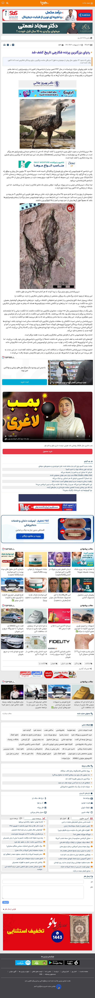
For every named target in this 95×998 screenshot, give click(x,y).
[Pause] (50, 383)
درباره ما (56, 971)
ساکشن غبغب (48, 730)
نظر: (91, 887)
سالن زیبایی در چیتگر (52, 749)
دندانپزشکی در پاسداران (34, 749)
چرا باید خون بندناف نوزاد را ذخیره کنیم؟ (79, 469)
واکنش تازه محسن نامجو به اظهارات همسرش (27, 862)
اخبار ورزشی (65, 971)
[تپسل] (3, 357)
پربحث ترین (14, 818)
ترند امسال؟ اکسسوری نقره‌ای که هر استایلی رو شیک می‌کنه (72, 478)
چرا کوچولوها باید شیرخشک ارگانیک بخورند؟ (77, 490)
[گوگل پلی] (55, 963)
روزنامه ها (86, 798)
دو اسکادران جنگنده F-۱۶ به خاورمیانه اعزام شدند (27, 834)
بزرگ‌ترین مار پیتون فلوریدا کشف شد (77, 779)
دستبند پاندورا (64, 735)
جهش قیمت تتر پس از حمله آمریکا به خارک (75, 867)
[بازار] (39, 963)
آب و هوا (40, 803)
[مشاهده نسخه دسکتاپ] (3, 3)
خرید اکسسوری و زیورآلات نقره (81, 735)
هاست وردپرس (8, 749)
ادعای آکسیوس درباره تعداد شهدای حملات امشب (74, 858)
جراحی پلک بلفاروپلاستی (83, 744)
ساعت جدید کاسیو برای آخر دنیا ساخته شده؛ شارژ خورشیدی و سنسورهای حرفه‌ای (65, 466)
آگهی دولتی (12, 971)
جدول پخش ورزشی (37, 812)
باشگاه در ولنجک (13, 739)
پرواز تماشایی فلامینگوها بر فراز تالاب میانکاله (75, 771)
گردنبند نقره (27, 730)
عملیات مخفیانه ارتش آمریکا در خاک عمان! (29, 850)
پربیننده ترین (36, 818)
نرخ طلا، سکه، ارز (38, 798)
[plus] (13, 45)
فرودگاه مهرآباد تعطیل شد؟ (81, 834)
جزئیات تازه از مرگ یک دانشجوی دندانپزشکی (75, 787)
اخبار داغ (63, 818)
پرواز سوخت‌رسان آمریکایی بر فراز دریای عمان (75, 846)
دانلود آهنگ (14, 735)
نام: (92, 882)
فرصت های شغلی (37, 971)
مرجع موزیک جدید (50, 735)
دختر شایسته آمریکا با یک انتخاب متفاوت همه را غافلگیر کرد (22, 854)
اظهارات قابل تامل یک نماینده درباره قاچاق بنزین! (74, 830)
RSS (40, 974)
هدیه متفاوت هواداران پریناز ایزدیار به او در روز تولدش (72, 862)
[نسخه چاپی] (4, 45)
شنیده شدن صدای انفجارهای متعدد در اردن (76, 822)
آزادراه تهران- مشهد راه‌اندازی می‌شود (31, 822)
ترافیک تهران (85, 807)
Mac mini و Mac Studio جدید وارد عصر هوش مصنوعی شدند (71, 475)
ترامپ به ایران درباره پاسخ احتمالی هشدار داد (75, 851)
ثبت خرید (25, 382)
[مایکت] (23, 963)
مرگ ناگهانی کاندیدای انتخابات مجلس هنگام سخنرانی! (24, 846)
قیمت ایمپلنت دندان (85, 730)
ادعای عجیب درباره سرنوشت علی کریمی (30, 858)
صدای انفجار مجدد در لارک (81, 871)
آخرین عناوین (84, 818)
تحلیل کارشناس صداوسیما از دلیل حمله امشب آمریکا (73, 838)
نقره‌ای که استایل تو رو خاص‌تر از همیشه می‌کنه (76, 472)
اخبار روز (74, 971)
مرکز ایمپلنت (66, 758)
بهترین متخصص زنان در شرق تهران (80, 753)
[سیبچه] (72, 963)
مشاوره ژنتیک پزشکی (85, 749)
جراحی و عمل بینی (12, 753)
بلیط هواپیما (71, 730)
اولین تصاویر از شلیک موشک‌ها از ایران (77, 826)
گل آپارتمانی (25, 739)
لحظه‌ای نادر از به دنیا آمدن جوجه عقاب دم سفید (74, 783)
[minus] (8, 45)
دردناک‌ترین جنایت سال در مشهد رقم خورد (28, 842)
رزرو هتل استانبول (52, 739)
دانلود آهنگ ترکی (59, 753)
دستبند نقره (37, 730)
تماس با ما (48, 971)
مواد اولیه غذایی (66, 739)
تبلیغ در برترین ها (24, 971)
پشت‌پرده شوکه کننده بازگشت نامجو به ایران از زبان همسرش (23, 838)
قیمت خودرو (86, 803)
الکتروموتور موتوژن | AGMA (82, 758)
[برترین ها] (44, 3)
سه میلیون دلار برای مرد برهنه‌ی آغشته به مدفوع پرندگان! (71, 775)
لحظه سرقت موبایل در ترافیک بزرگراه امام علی (75, 842)
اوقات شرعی (86, 812)
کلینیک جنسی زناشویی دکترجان (29, 744)
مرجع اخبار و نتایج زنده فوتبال (31, 735)
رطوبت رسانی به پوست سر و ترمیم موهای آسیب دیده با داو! (72, 481)
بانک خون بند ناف (27, 753)
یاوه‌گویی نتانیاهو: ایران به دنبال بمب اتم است (75, 855)
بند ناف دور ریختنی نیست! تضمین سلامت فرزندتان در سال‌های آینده (69, 487)
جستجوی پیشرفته (50, 974)
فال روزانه (40, 807)
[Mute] (53, 383)
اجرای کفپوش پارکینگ (43, 753)
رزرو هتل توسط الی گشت (83, 739)
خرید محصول (47, 451)
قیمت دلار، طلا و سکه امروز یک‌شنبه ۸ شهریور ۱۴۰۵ (26, 826)
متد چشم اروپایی (38, 739)
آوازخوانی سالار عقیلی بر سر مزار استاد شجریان (27, 830)
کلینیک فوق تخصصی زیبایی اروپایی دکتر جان (57, 744)
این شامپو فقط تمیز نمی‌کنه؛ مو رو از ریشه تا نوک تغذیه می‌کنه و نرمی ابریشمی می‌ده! (64, 484)
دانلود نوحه (20, 749)
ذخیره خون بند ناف (68, 749)
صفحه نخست (84, 971)
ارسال (5, 902)
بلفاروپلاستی (60, 730)
